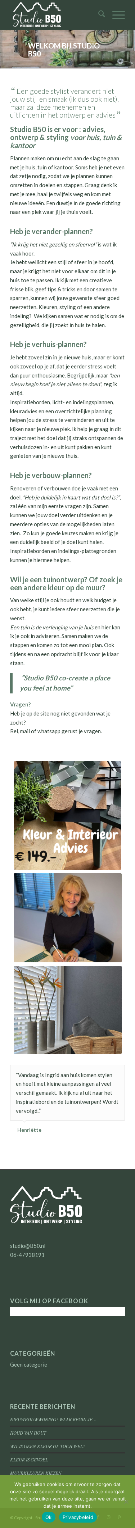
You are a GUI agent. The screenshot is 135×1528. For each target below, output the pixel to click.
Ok (48, 1517)
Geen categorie (28, 1364)
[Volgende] (118, 1072)
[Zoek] (98, 14)
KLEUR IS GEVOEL (29, 1459)
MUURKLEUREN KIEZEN (36, 1473)
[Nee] (126, 1501)
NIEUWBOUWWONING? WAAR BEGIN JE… (53, 1419)
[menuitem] (98, 14)
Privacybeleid (78, 1517)
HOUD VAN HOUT (28, 1433)
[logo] (56, 14)
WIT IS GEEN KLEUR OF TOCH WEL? (47, 1446)
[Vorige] (101, 1072)
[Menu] (115, 14)
